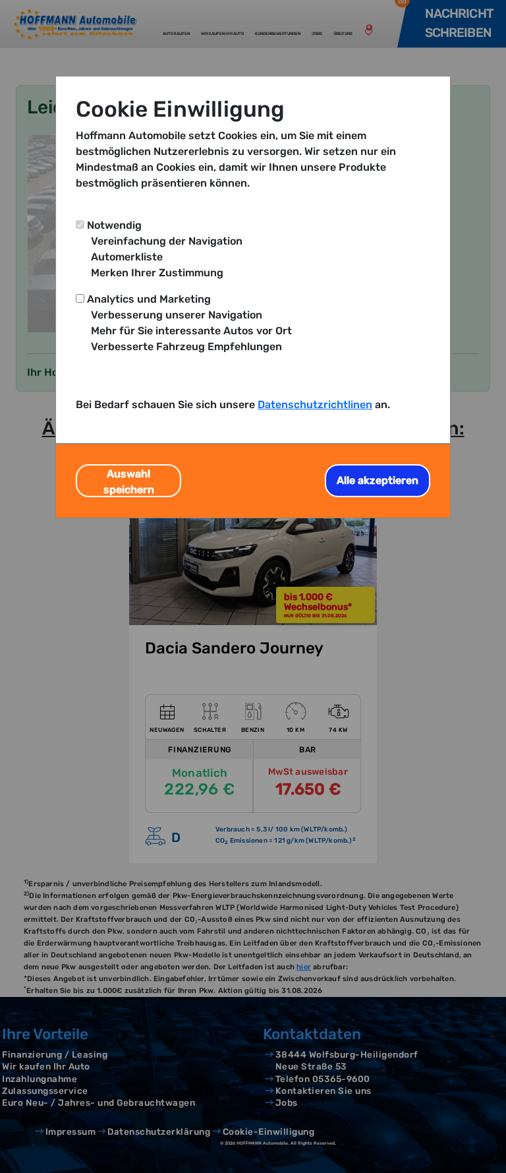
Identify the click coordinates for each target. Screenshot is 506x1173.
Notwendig (114, 225)
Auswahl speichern (128, 481)
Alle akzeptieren (377, 480)
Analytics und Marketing (149, 299)
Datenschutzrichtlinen (315, 404)
